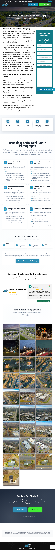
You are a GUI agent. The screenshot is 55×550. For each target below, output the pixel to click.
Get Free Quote (20, 509)
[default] (27, 332)
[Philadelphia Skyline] (27, 348)
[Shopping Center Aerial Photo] (11, 477)
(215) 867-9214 (35, 509)
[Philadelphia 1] (44, 348)
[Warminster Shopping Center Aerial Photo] (11, 332)
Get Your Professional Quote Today (27, 261)
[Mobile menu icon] (53, 4)
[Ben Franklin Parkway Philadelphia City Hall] (11, 348)
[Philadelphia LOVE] (44, 332)
